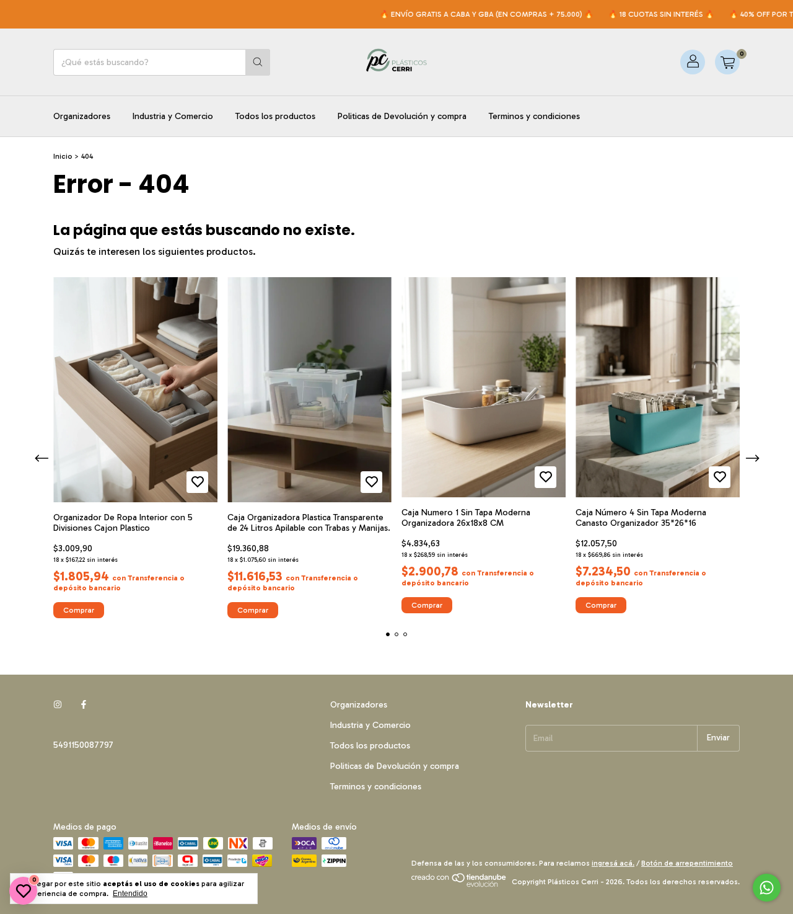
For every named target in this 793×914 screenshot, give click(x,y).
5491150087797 (83, 745)
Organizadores (81, 116)
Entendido (130, 893)
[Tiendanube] (459, 885)
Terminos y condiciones (534, 116)
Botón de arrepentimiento (687, 863)
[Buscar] (257, 62)
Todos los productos (275, 116)
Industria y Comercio (173, 116)
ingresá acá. (613, 863)
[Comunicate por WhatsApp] (767, 888)
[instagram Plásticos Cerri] (57, 704)
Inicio (62, 156)
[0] (727, 62)
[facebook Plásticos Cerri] (83, 704)
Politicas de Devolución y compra (402, 116)
